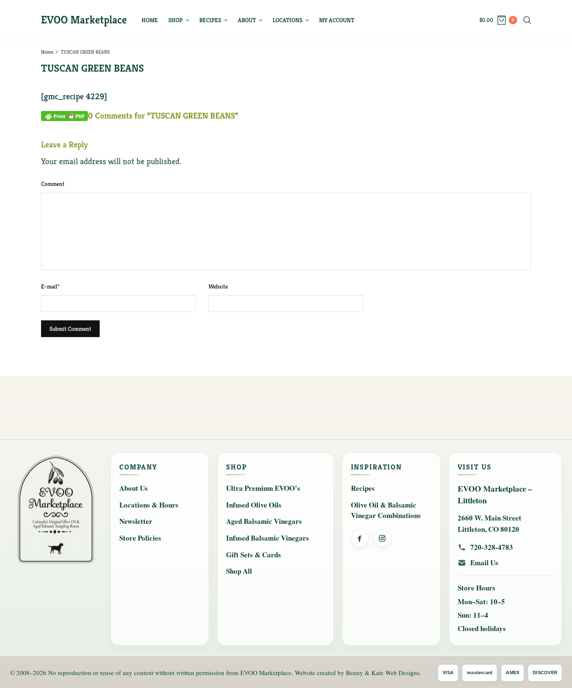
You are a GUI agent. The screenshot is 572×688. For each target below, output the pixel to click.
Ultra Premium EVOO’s (263, 488)
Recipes (210, 20)
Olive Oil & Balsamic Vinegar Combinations (386, 510)
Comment (52, 184)
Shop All (239, 571)
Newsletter (135, 521)
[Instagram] (382, 538)
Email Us (484, 563)
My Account (336, 20)
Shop (175, 20)
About (247, 20)
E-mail (50, 286)
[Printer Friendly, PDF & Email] (64, 115)
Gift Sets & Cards (253, 554)
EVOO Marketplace (84, 19)
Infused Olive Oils (253, 505)
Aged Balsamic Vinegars (264, 521)
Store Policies (140, 538)
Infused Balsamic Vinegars (267, 538)
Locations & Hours (148, 505)
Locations (287, 20)
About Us (133, 488)
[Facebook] (359, 538)
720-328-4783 (491, 547)
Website (218, 286)
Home (150, 20)
